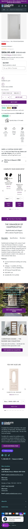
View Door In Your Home (15, 219)
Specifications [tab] (14, 238)
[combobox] (14, 9)
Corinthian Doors (5, 41)
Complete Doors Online (9, 523)
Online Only (4, 479)
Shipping (9, 55)
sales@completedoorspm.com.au (13, 493)
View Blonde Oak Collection (12, 350)
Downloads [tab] (23, 238)
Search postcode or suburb (9, 65)
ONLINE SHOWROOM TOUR (11, 446)
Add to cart (18, 97)
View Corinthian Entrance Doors (14, 310)
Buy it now (14, 102)
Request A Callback (17, 459)
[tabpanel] (14, 258)
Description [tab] (4, 238)
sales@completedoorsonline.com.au (14, 475)
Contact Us (14, 525)
